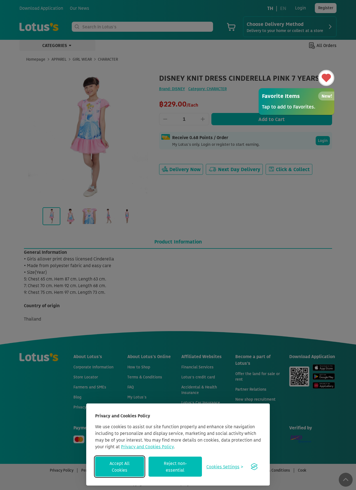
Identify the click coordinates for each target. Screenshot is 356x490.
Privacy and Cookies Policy (147, 446)
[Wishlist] (326, 78)
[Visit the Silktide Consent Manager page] (254, 466)
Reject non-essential (175, 467)
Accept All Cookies (120, 467)
